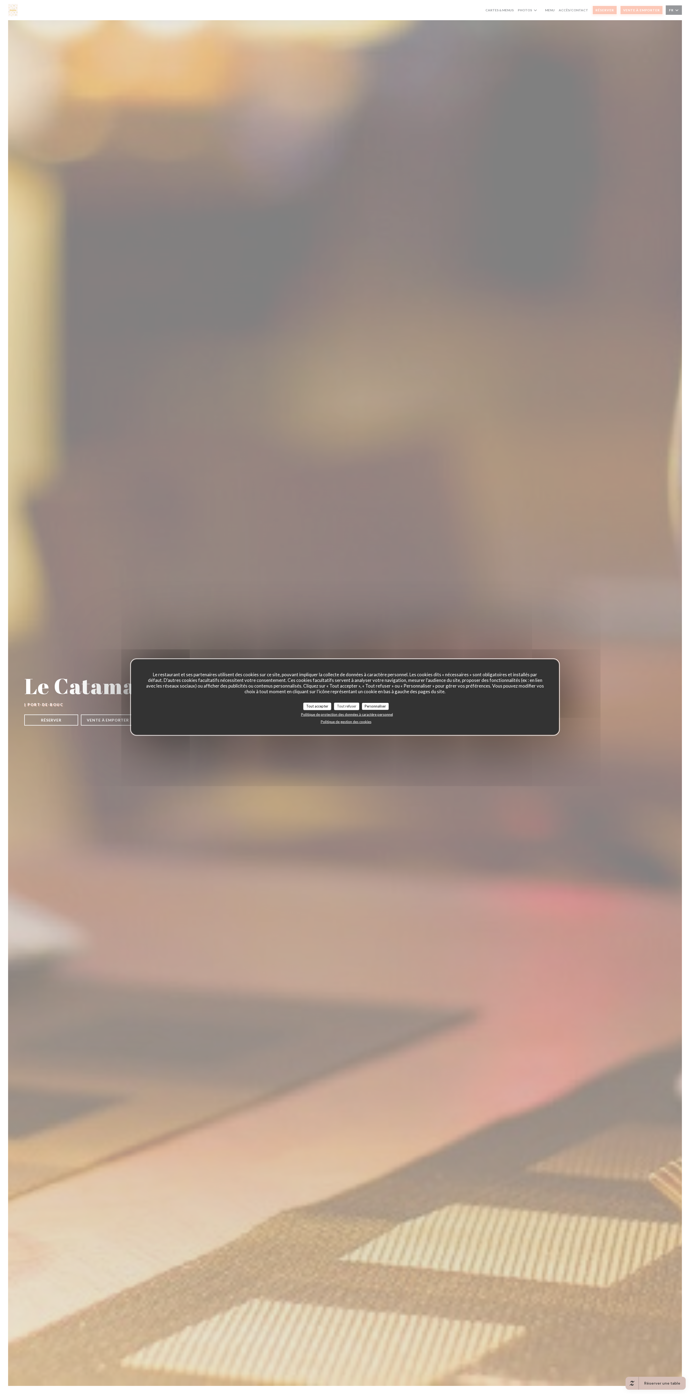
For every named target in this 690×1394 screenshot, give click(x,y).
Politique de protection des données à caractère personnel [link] (347, 714)
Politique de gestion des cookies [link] (346, 721)
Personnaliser (375, 706)
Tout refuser (346, 706)
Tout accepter (317, 706)
